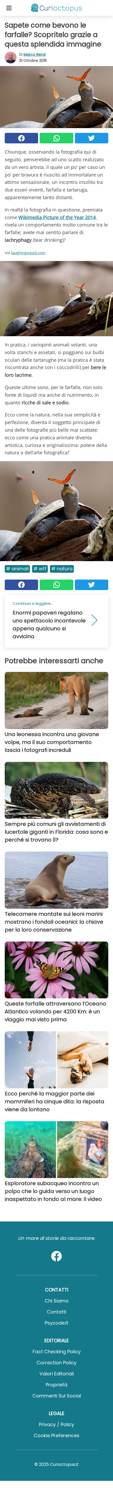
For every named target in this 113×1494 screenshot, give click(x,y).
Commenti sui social (56, 1395)
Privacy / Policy (56, 1424)
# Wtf (40, 568)
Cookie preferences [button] (56, 1435)
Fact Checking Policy (57, 1351)
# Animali (17, 568)
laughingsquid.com (28, 252)
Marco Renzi (35, 54)
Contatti (56, 1312)
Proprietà (56, 1384)
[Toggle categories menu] (9, 8)
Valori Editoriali (56, 1373)
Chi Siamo (57, 1300)
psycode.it (56, 1323)
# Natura (62, 568)
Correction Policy (56, 1362)
